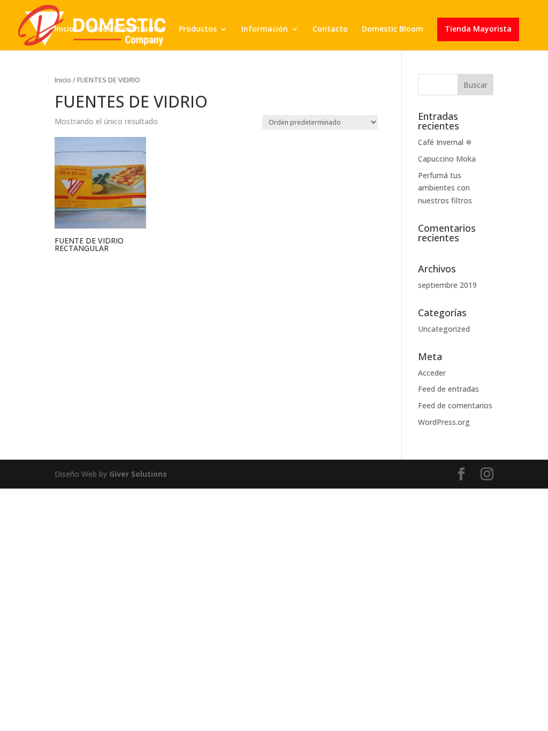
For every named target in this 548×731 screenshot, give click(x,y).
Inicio (64, 29)
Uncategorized (444, 329)
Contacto (330, 29)
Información (264, 29)
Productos (198, 29)
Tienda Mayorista (478, 29)
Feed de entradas (448, 389)
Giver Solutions (138, 474)
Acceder (432, 373)
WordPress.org (444, 422)
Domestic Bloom (392, 29)
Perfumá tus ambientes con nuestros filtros (445, 188)
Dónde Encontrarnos (126, 29)
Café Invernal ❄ (445, 142)
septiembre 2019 (447, 285)
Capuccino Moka (447, 159)
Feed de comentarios (455, 405)
